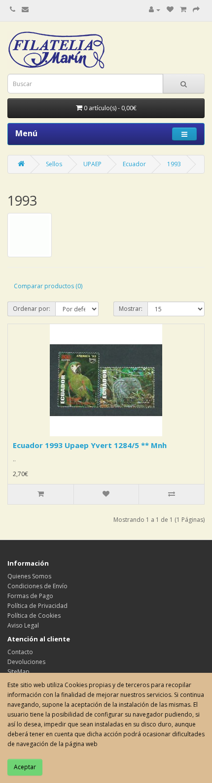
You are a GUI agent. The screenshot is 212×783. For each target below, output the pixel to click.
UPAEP (92, 164)
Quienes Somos (29, 576)
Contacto (20, 652)
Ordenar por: (31, 308)
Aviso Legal (23, 625)
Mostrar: (130, 308)
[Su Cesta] (183, 9)
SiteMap (18, 671)
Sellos (54, 164)
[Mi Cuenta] (154, 9)
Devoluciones (26, 662)
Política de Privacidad (37, 606)
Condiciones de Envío (37, 586)
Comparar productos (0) (48, 286)
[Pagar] (196, 9)
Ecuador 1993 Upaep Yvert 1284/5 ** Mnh (90, 445)
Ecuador (134, 164)
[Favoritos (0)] (170, 9)
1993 (174, 164)
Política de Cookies (34, 615)
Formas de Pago (30, 596)
